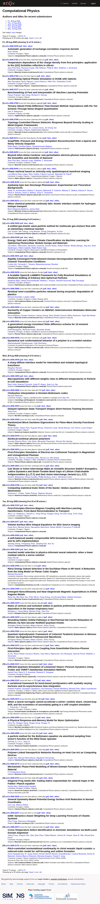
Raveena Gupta (27, 68)
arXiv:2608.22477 (13, 522)
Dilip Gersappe (78, 281)
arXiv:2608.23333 (13, 505)
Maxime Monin (24, 527)
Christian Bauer (24, 146)
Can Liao (11, 805)
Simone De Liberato (64, 441)
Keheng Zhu (13, 458)
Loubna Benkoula (79, 854)
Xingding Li (20, 514)
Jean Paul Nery (14, 68)
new (13, 32)
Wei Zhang (54, 458)
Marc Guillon (34, 174)
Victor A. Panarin (14, 193)
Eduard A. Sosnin (85, 190)
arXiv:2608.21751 (13, 846)
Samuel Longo (27, 160)
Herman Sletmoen (15, 396)
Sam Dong (26, 95)
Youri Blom (12, 246)
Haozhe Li (30, 514)
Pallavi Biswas (50, 835)
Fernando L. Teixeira (26, 264)
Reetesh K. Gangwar (45, 672)
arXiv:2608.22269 (13, 535)
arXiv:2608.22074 (13, 827)
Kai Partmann (47, 689)
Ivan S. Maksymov (15, 111)
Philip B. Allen (52, 68)
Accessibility (62, 884)
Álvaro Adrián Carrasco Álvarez (26, 654)
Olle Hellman (40, 68)
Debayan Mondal (15, 128)
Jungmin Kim (24, 835)
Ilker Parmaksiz (14, 81)
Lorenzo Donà (38, 128)
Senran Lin (44, 458)
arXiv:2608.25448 (13, 237)
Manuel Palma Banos (27, 758)
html (25, 46)
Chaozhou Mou (32, 458)
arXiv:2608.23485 (13, 589)
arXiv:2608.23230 (13, 617)
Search (66, 3)
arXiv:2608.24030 (13, 360)
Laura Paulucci (40, 81)
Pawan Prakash (14, 95)
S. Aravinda (30, 672)
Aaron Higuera (27, 81)
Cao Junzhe (13, 231)
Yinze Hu (11, 723)
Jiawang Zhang (14, 544)
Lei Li (20, 741)
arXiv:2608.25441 (13, 321)
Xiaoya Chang (42, 315)
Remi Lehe (12, 384)
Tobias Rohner (31, 493)
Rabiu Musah (13, 558)
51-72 (23, 36)
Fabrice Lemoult (47, 174)
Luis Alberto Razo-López (18, 174)
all (41, 38)
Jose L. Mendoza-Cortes (62, 477)
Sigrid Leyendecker (89, 689)
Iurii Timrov (75, 428)
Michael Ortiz (74, 689)
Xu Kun (60, 231)
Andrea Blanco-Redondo (26, 856)
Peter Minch (34, 597)
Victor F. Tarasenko (45, 193)
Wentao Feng (34, 611)
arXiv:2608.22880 (13, 733)
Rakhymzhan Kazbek (27, 786)
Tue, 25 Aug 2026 (14, 27)
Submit (74, 3)
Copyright (41, 884)
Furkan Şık (12, 264)
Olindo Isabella (24, 248)
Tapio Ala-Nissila (88, 315)
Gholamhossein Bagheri (42, 146)
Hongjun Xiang (53, 514)
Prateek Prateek (14, 689)
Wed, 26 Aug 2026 (14, 25)
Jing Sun (87, 246)
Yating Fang (13, 835)
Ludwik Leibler (29, 297)
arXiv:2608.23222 (13, 631)
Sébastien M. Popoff (63, 174)
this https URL (64, 398)
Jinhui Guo (12, 411)
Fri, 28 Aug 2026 (14, 21)
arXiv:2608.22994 (13, 718)
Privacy (51, 884)
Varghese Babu (14, 281)
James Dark (34, 209)
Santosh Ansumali (63, 281)
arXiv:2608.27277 (12, 90)
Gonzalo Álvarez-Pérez (17, 441)
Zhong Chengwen (48, 231)
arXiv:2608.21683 (13, 549)
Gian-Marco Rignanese (50, 654)
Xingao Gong (34, 723)
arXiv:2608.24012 (13, 449)
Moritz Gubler (13, 428)
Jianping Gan (41, 544)
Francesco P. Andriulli (71, 527)
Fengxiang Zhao (28, 544)
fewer (31, 38)
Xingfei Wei (12, 758)
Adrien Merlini (55, 527)
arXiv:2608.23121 (13, 680)
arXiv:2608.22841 (13, 750)
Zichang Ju (12, 741)
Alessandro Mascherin (40, 527)
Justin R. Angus (39, 384)
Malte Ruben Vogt (39, 248)
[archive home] (8, 3)
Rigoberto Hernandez (45, 758)
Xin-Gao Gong (66, 514)
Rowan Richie (51, 246)
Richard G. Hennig (39, 95)
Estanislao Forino (64, 81)
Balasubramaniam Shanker (47, 264)
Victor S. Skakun (29, 193)
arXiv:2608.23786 (13, 485)
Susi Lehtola (13, 51)
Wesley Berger (77, 246)
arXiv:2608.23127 (13, 664)
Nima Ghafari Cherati (57, 315)
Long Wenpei (34, 231)
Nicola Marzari (64, 428)
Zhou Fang (12, 821)
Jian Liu (22, 458)
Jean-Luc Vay (52, 384)
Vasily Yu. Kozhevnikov (17, 190)
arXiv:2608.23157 (13, 645)
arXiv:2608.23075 (13, 699)
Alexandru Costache (36, 246)
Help (11, 884)
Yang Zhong (41, 514)
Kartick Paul (12, 672)
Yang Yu (26, 741)
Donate (83, 3)
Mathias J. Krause (47, 281)
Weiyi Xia (11, 597)
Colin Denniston (40, 343)
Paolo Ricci (12, 527)
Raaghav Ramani (15, 368)
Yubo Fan (45, 611)
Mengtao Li (12, 611)
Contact (20, 884)
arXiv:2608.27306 (12, 76)
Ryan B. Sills (78, 835)
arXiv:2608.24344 (13, 436)
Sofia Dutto (22, 246)
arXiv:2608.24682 (13, 390)
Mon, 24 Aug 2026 (14, 29)
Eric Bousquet (66, 654)
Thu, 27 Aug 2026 (14, 23)
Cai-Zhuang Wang (58, 597)
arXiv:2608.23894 (13, 376)
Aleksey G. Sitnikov (69, 190)
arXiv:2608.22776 (13, 764)
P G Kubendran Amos (17, 772)
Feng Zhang (45, 597)
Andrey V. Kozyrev (34, 190)
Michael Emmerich (15, 574)
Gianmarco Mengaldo (27, 821)
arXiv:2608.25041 (13, 256)
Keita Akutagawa (14, 330)
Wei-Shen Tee (22, 597)
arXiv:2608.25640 (13, 307)
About (3, 884)
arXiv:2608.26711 (12, 138)
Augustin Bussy (36, 428)
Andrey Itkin (12, 786)
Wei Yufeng (23, 231)
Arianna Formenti (25, 384)
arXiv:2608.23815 (13, 466)
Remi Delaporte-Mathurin (18, 209)
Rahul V (21, 672)
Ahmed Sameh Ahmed (48, 854)
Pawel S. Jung (59, 856)
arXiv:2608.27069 (12, 103)
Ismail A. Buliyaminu (16, 477)
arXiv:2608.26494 (12, 152)
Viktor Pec (52, 81)
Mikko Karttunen (74, 315)
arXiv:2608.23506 (13, 566)
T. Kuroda (23, 707)
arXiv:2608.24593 (13, 406)
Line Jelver (32, 441)
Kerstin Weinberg (61, 689)
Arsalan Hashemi (28, 315)
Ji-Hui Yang (77, 514)
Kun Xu (51, 544)
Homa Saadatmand (16, 854)
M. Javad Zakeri (31, 854)
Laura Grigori (86, 428)
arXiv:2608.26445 (12, 169)
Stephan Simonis (45, 493)
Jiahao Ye (27, 128)
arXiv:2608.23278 (13, 603)
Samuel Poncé (79, 654)
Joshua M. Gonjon (64, 835)
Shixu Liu (11, 514)
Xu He (10, 654)
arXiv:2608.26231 (13, 201)
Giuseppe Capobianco (31, 689)
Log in (93, 3)
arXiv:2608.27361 (12, 60)
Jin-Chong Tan (51, 128)
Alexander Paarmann (46, 441)
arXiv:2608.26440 (12, 46)
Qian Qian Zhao (36, 835)
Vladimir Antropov (74, 597)
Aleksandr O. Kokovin (52, 190)
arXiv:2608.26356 (13, 182)
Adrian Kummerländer (30, 281)
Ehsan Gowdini (31, 477)
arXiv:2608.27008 (12, 119)
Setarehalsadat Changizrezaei (20, 343)
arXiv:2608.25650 (13, 223)
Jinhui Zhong (49, 625)
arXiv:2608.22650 (13, 797)
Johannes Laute (50, 428)
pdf (20, 46)
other (30, 46)
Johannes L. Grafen (16, 493)
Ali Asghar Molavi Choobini (19, 625)
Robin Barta (12, 146)
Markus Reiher (22, 805)
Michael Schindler (15, 297)
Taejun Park (25, 428)
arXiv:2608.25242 (13, 338)
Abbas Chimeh (36, 625)
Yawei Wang (23, 611)
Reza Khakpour (14, 315)
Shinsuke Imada (29, 330)
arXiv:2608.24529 (13, 419)
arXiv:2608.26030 (13, 272)
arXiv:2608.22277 (13, 813)
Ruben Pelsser (64, 246)
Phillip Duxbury (45, 477)
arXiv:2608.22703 (13, 778)
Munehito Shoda (43, 330)
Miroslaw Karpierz (44, 856)
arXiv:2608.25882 (13, 289)
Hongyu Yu (45, 723)
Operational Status (78, 884)
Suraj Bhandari (64, 854)
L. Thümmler (13, 707)
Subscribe (30, 884)
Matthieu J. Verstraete (68, 68)
